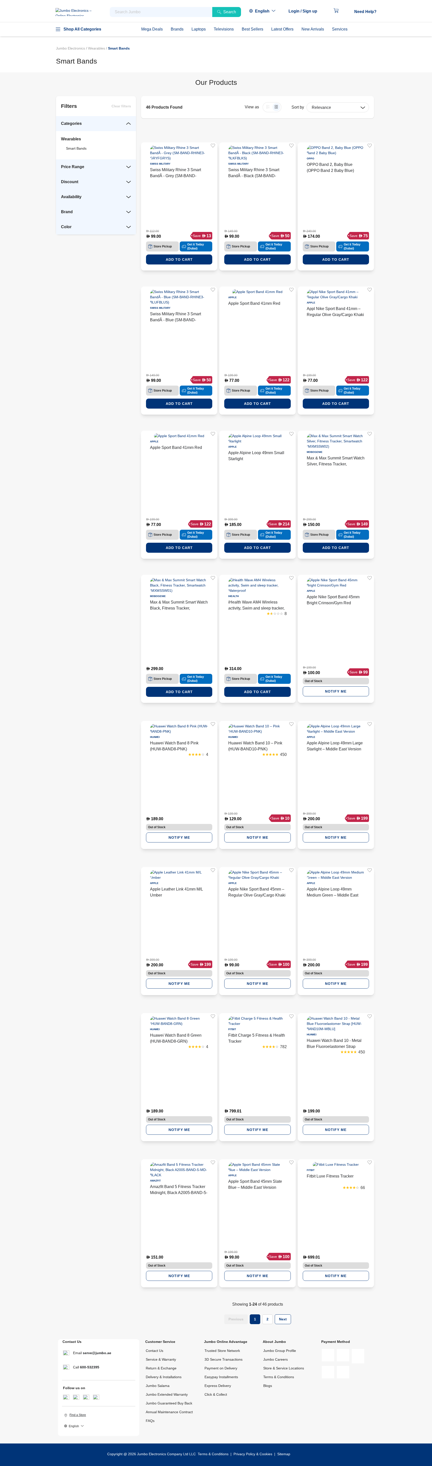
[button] (305, 11)
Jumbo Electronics (71, 48)
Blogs (267, 1386)
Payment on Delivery (220, 1368)
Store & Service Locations (283, 1368)
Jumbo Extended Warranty (167, 1394)
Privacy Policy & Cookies (253, 1454)
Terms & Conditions (278, 1377)
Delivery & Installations (164, 1377)
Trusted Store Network (222, 1351)
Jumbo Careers (275, 1359)
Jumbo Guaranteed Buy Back (169, 1403)
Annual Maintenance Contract (169, 1412)
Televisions (224, 29)
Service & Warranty (161, 1359)
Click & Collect (215, 1394)
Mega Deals (152, 29)
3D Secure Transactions (223, 1359)
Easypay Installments (221, 1377)
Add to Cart (179, 259)
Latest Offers (282, 29)
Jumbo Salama (158, 1386)
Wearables (97, 48)
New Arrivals (313, 29)
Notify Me (335, 691)
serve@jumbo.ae (97, 1353)
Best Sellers (252, 29)
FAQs (150, 1421)
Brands (177, 29)
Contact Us (154, 1351)
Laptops (199, 29)
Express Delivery (217, 1386)
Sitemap (283, 1454)
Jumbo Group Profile (279, 1351)
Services (340, 29)
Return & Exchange (161, 1368)
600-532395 (89, 1367)
